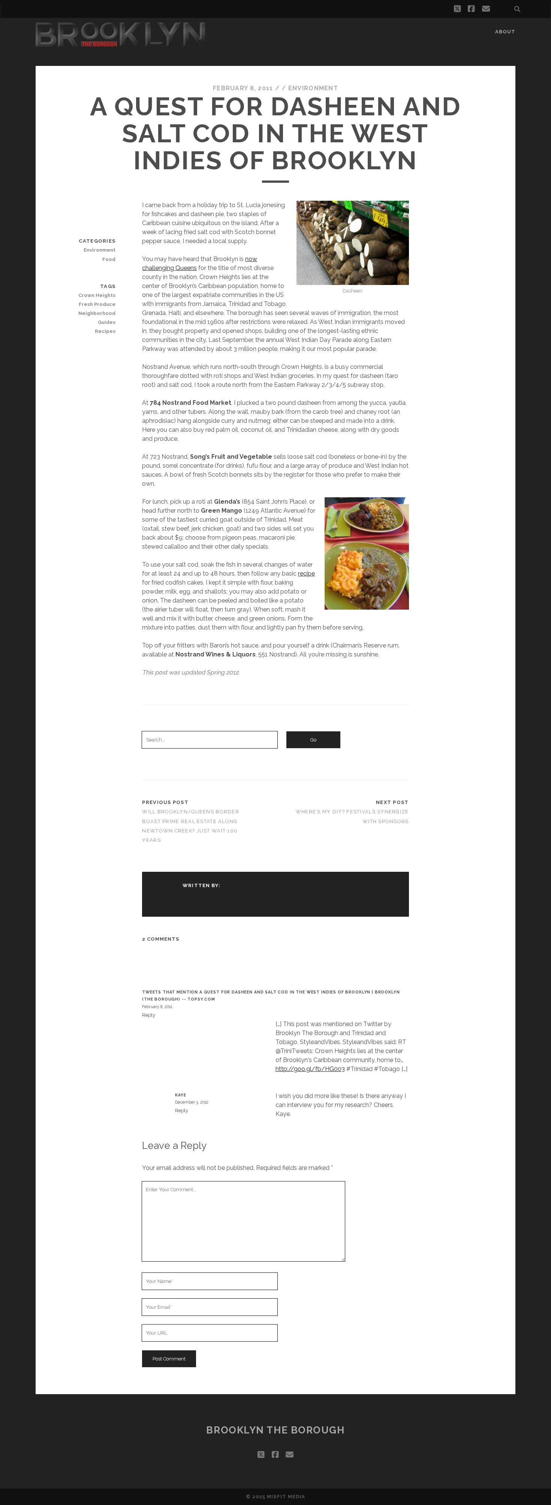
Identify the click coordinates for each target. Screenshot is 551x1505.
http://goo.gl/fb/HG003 (310, 1068)
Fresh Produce (97, 304)
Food (108, 259)
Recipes (105, 331)
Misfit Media (286, 1496)
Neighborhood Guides (96, 317)
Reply (148, 1015)
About (505, 31)
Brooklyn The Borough (275, 1430)
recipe (306, 573)
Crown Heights (96, 295)
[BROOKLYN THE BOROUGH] (120, 43)
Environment (313, 88)
